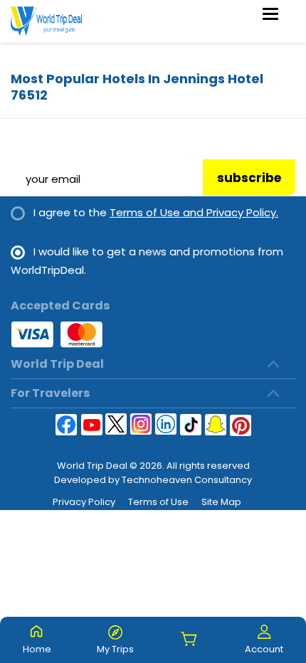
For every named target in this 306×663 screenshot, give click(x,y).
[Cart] (189, 639)
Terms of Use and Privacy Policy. (194, 212)
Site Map (221, 502)
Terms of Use (158, 502)
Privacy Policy (84, 502)
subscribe (249, 177)
